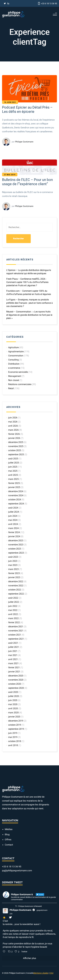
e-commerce (14, 368)
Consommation (15, 355)
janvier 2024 (14, 536)
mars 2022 (13, 618)
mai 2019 (12, 737)
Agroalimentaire (16, 351)
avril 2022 (13, 614)
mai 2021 (12, 655)
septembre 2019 (16, 729)
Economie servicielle (18, 372)
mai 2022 (12, 610)
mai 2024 (12, 520)
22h (11, 914)
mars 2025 (13, 479)
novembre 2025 (15, 446)
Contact (9, 844)
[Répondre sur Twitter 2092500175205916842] (4, 952)
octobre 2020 (14, 684)
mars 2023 (13, 569)
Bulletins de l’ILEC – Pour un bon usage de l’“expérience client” (27, 182)
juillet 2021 (13, 647)
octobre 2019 (14, 725)
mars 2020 (13, 712)
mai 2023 (12, 565)
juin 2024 (12, 516)
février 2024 (14, 532)
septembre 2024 (16, 503)
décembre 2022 (15, 581)
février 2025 (14, 483)
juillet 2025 (13, 462)
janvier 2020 (14, 716)
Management (14, 376)
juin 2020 (12, 700)
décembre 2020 (15, 675)
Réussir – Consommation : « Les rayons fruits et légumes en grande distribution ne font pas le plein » (29, 315)
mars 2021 (13, 663)
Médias (8, 829)
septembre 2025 (16, 454)
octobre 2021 (14, 634)
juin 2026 (12, 417)
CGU (51, 973)
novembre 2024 (15, 495)
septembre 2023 (16, 553)
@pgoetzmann (41, 910)
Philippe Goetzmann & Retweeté (30, 906)
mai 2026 (12, 421)
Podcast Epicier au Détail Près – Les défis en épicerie (27, 109)
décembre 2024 (15, 491)
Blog (7, 834)
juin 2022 (12, 606)
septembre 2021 (16, 639)
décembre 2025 (15, 442)
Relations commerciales (19, 384)
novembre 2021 (15, 630)
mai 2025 (12, 471)
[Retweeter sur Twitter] (16, 906)
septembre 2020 (16, 688)
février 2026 (14, 434)
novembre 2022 (15, 585)
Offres (8, 839)
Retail (11, 388)
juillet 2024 (13, 512)
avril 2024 (13, 524)
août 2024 (13, 507)
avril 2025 (13, 475)
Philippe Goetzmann (20, 910)
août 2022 (13, 598)
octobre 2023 (14, 548)
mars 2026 (13, 430)
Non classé (13, 380)
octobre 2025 (14, 450)
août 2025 (13, 458)
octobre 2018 (14, 741)
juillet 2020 (13, 696)
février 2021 (14, 667)
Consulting (13, 359)
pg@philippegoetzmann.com (17, 870)
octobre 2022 (14, 589)
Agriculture (13, 347)
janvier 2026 (14, 438)
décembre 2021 (15, 626)
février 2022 (14, 622)
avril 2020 (13, 708)
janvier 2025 (14, 487)
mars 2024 (13, 528)
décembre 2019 (15, 720)
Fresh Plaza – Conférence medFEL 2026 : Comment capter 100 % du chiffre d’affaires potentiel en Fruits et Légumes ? (27, 282)
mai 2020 (12, 704)
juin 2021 (12, 651)
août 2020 (13, 692)
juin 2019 (12, 733)
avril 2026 (13, 426)
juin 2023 (12, 561)
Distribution (13, 364)
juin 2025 (12, 466)
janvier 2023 (14, 577)
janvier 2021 (14, 671)
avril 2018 (13, 745)
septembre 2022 (16, 593)
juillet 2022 (13, 602)
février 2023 (14, 573)
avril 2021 (13, 659)
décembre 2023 (15, 540)
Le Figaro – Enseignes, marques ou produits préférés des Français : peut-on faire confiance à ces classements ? (29, 303)
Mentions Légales (40, 973)
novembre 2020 (15, 680)
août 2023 (13, 557)
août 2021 (13, 643)
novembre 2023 (15, 544)
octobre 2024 (14, 499)
